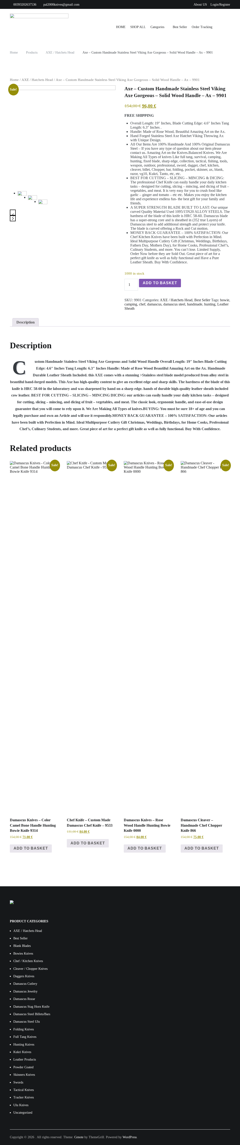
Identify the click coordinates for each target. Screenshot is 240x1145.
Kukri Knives (22, 1052)
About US (200, 4)
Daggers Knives (23, 976)
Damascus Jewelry (25, 991)
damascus (154, 304)
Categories (157, 27)
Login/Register (220, 4)
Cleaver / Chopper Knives (30, 969)
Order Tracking (202, 27)
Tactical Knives (23, 1090)
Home (14, 80)
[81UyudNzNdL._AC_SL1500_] (63, 136)
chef (142, 304)
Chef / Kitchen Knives (28, 961)
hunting (209, 304)
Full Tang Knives (24, 1037)
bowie (224, 300)
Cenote (78, 1137)
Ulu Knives (20, 1105)
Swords (18, 1082)
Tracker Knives (23, 1097)
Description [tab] (25, 322)
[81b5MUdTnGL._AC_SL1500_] (42, 204)
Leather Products (24, 1059)
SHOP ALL (138, 27)
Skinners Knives (24, 1074)
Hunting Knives (23, 1044)
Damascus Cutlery (25, 983)
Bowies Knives (23, 953)
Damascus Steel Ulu (26, 1021)
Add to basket (160, 283)
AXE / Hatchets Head (37, 80)
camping (130, 304)
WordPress (130, 1137)
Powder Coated (23, 1067)
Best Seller (180, 27)
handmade (194, 304)
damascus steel (174, 304)
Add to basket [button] (31, 848)
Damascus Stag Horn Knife (31, 1006)
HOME (121, 27)
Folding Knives (23, 1029)
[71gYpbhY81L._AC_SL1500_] (32, 199)
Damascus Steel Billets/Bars (31, 1014)
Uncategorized (22, 1112)
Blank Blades (22, 946)
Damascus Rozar (24, 999)
